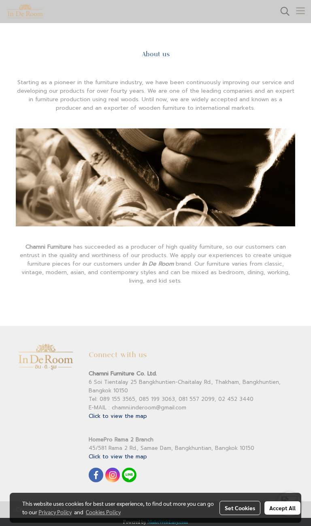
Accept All (282, 507)
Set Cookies (240, 507)
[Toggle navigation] (300, 11)
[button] (282, 11)
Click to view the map (118, 416)
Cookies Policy (103, 511)
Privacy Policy (55, 511)
